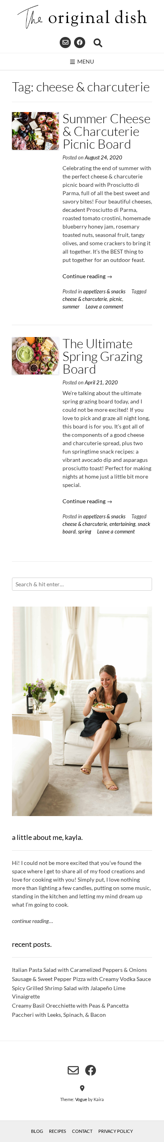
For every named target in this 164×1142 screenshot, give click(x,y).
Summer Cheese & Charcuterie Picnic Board (106, 131)
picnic (115, 299)
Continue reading (87, 276)
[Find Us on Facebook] (79, 42)
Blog (37, 1131)
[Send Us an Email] (65, 42)
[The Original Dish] (82, 17)
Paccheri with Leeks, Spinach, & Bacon (59, 1014)
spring (84, 532)
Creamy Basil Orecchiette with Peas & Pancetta (70, 1005)
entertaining (122, 524)
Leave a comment (104, 307)
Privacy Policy (115, 1131)
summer (71, 307)
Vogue (81, 1099)
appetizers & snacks (104, 292)
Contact (82, 1131)
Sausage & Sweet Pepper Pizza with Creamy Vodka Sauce (81, 978)
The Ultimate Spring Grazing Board (102, 355)
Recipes (57, 1131)
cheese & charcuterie (84, 299)
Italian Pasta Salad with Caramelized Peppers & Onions (79, 969)
